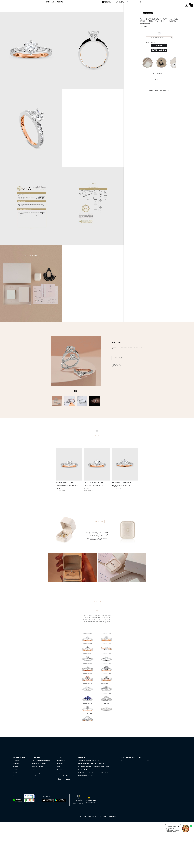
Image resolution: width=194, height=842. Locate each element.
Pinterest (16, 776)
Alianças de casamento (39, 763)
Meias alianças (36, 773)
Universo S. (60, 770)
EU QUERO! (118, 358)
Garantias (158, 85)
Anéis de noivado (37, 766)
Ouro (58, 766)
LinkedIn (15, 766)
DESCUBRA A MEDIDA (108, 2)
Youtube (15, 770)
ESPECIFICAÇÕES (158, 73)
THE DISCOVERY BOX (107, 1)
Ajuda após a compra (157, 90)
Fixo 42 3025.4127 (100, 763)
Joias (33, 770)
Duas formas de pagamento (41, 760)
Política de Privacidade (64, 779)
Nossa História (61, 760)
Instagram (16, 760)
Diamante (60, 763)
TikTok (15, 773)
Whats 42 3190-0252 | (86, 763)
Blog (58, 773)
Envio (157, 79)
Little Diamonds (37, 776)
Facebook (16, 763)
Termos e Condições (63, 776)
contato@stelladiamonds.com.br (88, 760)
